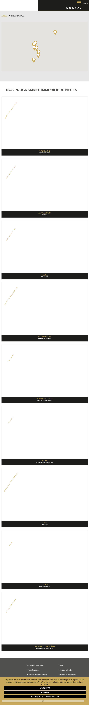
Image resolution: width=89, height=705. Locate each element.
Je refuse (45, 692)
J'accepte (45, 688)
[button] (34, 60)
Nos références (33, 670)
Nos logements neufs (36, 665)
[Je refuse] (43, 701)
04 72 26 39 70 (73, 8)
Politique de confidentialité (37, 674)
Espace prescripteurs (68, 674)
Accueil (5, 16)
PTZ (61, 665)
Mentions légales (66, 670)
